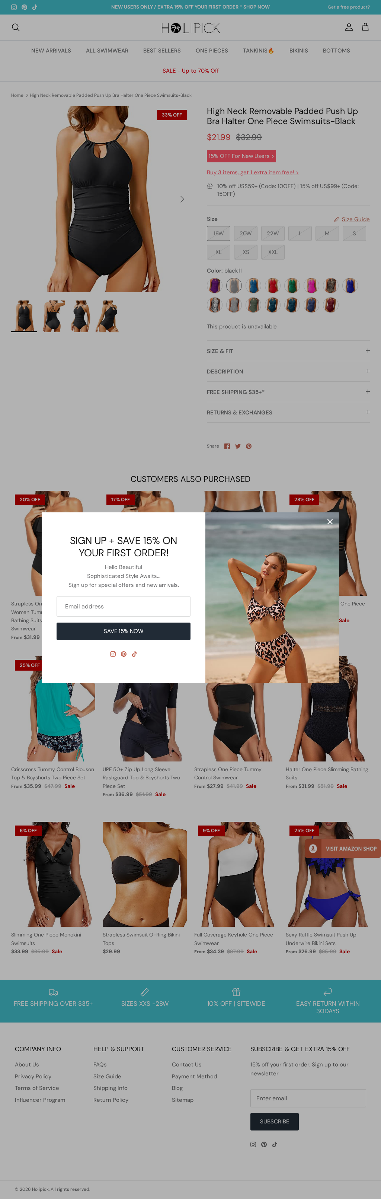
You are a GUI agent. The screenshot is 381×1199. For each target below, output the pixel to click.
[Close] (330, 521)
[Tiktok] (134, 654)
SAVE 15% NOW (124, 631)
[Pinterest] (124, 654)
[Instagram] (113, 654)
